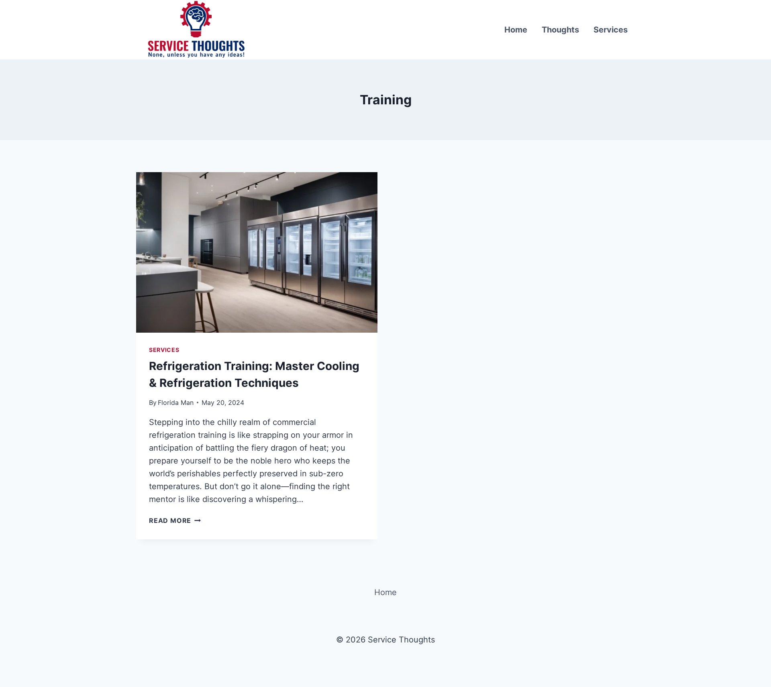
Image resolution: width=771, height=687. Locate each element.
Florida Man (176, 402)
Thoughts (560, 30)
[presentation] (256, 252)
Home (515, 30)
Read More (175, 520)
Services (611, 30)
